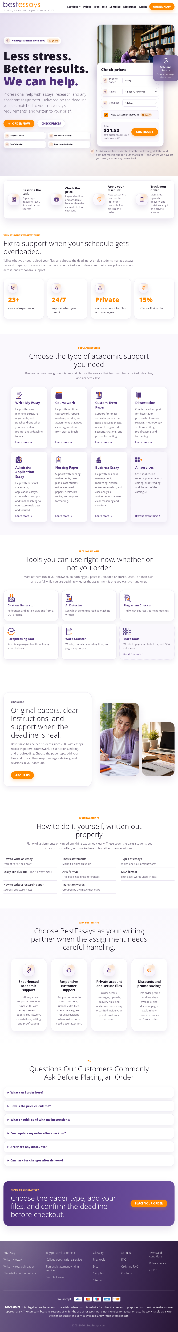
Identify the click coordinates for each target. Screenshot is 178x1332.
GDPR (153, 1270)
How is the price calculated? (30, 1106)
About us (126, 1253)
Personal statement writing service (62, 1268)
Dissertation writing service (20, 1273)
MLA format (129, 872)
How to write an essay (18, 859)
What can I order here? (26, 1092)
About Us (22, 775)
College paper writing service (64, 1259)
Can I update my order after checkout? (38, 1133)
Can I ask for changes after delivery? (36, 1160)
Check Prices (51, 123)
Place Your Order (149, 1203)
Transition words (73, 885)
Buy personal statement (60, 1253)
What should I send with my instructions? (40, 1120)
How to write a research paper (23, 885)
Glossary (98, 1253)
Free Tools (100, 6)
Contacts (126, 1273)
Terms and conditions (155, 1254)
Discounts (129, 6)
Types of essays (131, 859)
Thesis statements (74, 859)
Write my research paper (18, 1266)
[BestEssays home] (28, 5)
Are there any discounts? (28, 1147)
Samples (115, 6)
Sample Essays (55, 1277)
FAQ (123, 1259)
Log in (143, 6)
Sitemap (98, 1280)
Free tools (99, 1259)
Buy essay (9, 1253)
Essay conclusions (15, 872)
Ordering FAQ (129, 1266)
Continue (143, 132)
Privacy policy (157, 1263)
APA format (70, 872)
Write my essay (12, 1259)
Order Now (162, 7)
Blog (95, 1266)
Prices (87, 6)
